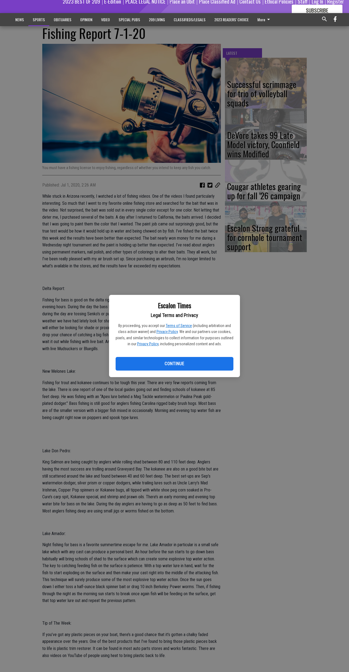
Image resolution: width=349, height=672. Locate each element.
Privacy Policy (167, 331)
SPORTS (39, 19)
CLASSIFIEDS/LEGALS (190, 19)
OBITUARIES (62, 19)
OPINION (86, 19)
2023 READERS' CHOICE (231, 19)
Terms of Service (179, 325)
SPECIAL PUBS (129, 19)
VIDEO (105, 19)
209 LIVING (157, 19)
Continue (174, 363)
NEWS (19, 19)
